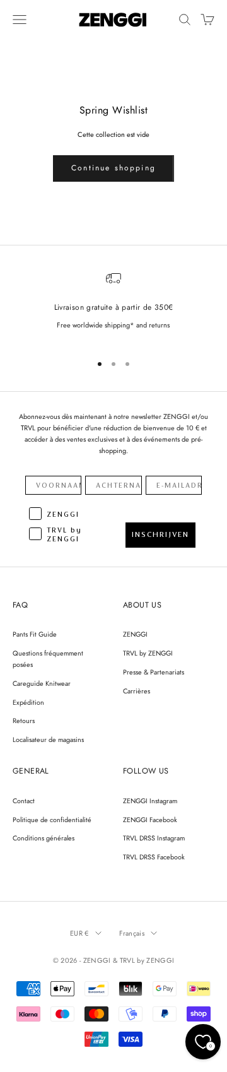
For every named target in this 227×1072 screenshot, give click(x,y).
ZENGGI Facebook (150, 820)
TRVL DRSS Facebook (154, 857)
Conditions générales (43, 838)
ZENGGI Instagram (150, 801)
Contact (24, 801)
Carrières (136, 691)
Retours (24, 721)
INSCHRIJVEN (160, 534)
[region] (113, 306)
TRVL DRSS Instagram (154, 838)
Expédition (28, 702)
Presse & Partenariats (153, 672)
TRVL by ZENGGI (148, 653)
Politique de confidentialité (52, 820)
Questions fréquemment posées (48, 658)
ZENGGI (135, 634)
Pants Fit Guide (35, 634)
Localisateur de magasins (48, 739)
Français (132, 933)
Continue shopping (113, 168)
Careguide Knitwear (42, 683)
